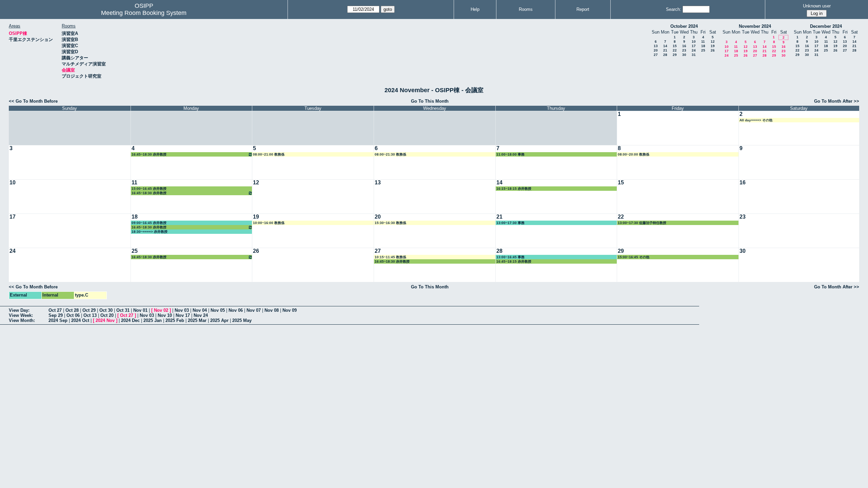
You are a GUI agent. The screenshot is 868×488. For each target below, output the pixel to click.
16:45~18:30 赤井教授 (149, 154)
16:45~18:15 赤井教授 (513, 261)
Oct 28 (72, 310)
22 (675, 50)
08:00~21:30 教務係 (390, 154)
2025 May (242, 320)
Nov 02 (161, 310)
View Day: (19, 310)
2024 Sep (57, 320)
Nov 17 (183, 315)
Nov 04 (200, 310)
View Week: (21, 315)
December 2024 (826, 26)
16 (684, 46)
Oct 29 (89, 310)
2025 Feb (174, 320)
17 (694, 46)
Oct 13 (90, 315)
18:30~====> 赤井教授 (149, 231)
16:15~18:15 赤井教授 (513, 188)
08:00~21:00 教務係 (268, 154)
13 (656, 46)
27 (656, 55)
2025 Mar (197, 320)
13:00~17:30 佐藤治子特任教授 (642, 223)
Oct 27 (55, 310)
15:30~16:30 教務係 (390, 223)
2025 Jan (152, 320)
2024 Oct (80, 320)
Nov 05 (218, 310)
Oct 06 (73, 315)
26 (713, 50)
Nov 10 (165, 315)
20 (656, 50)
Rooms (526, 9)
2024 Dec (130, 320)
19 (713, 46)
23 (684, 50)
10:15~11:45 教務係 (390, 257)
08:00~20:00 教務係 (633, 154)
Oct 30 (106, 310)
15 (675, 46)
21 (665, 50)
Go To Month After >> (836, 101)
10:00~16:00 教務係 (268, 223)
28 (665, 55)
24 (694, 50)
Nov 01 (140, 310)
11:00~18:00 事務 (510, 154)
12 (713, 41)
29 (675, 55)
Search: (673, 9)
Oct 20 (107, 315)
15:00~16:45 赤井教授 (149, 188)
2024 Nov (105, 320)
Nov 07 (253, 310)
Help (475, 9)
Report (582, 9)
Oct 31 (123, 310)
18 (703, 46)
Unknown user (817, 5)
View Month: (22, 320)
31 (694, 55)
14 (665, 46)
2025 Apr (219, 320)
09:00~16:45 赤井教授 (149, 223)
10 (694, 41)
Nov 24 (201, 315)
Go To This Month (430, 101)
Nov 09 (289, 310)
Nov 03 (182, 310)
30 (684, 55)
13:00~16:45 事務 (510, 257)
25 (703, 50)
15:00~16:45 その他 (633, 257)
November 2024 (755, 26)
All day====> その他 (755, 120)
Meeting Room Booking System (143, 12)
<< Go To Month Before (33, 101)
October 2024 (684, 26)
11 (703, 41)
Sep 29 (55, 315)
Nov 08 (271, 310)
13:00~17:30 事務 (510, 223)
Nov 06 (236, 310)
